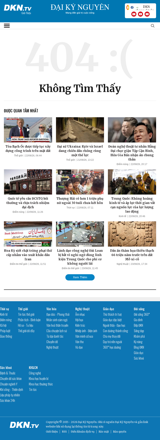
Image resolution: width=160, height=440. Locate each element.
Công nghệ (35, 373)
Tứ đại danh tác (54, 336)
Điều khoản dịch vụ (82, 431)
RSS (64, 431)
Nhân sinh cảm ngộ (56, 319)
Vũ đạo (79, 347)
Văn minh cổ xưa (84, 336)
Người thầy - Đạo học (114, 325)
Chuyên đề (52, 341)
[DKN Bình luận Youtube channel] (140, 14)
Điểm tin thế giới (18, 264)
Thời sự (71, 207)
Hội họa (79, 319)
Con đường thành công (115, 330)
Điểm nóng (122, 164)
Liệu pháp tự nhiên (10, 395)
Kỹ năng (138, 341)
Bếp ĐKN (138, 325)
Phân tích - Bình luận (29, 319)
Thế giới (18, 155)
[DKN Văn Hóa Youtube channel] (147, 14)
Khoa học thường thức (41, 384)
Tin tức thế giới (26, 314)
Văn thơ (79, 341)
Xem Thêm (80, 277)
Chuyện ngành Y (8, 384)
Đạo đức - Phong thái (57, 314)
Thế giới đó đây (26, 330)
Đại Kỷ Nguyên (124, 422)
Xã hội (3, 325)
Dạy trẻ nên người (112, 341)
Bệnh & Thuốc (7, 373)
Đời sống (139, 309)
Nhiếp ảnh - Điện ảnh (86, 330)
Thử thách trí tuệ (112, 314)
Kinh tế (122, 216)
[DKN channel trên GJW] (145, 7)
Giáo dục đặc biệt (112, 319)
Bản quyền (119, 431)
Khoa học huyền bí (38, 378)
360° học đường (112, 347)
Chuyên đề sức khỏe (11, 378)
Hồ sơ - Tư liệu (25, 325)
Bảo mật (104, 431)
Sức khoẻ (139, 358)
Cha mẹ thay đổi (111, 336)
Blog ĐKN (139, 347)
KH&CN (33, 367)
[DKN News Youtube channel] (133, 14)
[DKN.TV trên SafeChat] (127, 7)
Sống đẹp (139, 330)
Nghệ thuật (122, 264)
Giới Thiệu (26, 13)
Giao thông (6, 336)
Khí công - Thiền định (11, 389)
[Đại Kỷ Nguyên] (18, 7)
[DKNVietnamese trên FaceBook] (132, 7)
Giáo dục (108, 309)
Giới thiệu (52, 431)
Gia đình (138, 319)
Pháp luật (5, 330)
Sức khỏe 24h (7, 400)
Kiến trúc (80, 325)
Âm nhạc (80, 314)
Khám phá (139, 336)
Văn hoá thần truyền (57, 325)
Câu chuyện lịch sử (56, 330)
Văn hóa (51, 309)
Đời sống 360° (142, 314)
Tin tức (33, 389)
